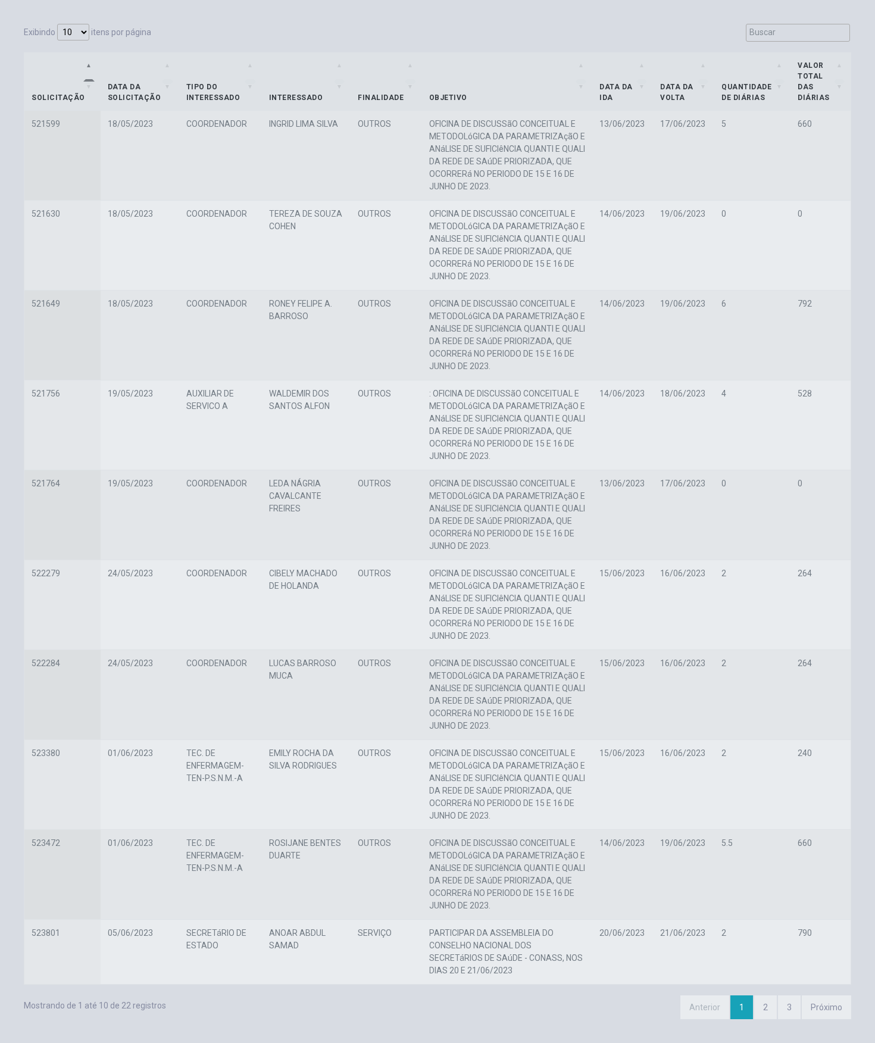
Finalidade (381, 97)
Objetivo (448, 97)
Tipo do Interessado (213, 92)
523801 (46, 933)
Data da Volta (676, 92)
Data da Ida (616, 92)
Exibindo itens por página (87, 32)
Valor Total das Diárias (814, 81)
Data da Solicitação (134, 92)
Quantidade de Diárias (746, 92)
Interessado (296, 97)
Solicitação (58, 97)
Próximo (826, 1007)
